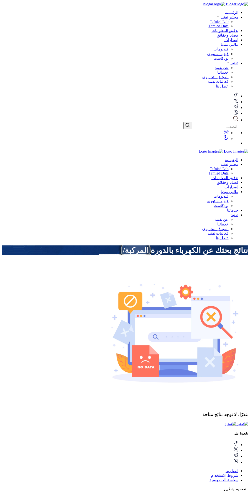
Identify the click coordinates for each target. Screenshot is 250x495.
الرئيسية (231, 12)
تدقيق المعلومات (224, 31)
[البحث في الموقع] (235, 120)
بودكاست (221, 206)
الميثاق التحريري (215, 229)
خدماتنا (232, 210)
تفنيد (234, 63)
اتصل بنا (222, 238)
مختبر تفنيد (229, 17)
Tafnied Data (218, 173)
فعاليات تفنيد (218, 233)
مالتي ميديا (229, 44)
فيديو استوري (218, 201)
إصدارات (231, 40)
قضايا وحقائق (227, 35)
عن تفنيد (222, 219)
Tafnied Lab (219, 169)
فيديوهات (221, 196)
